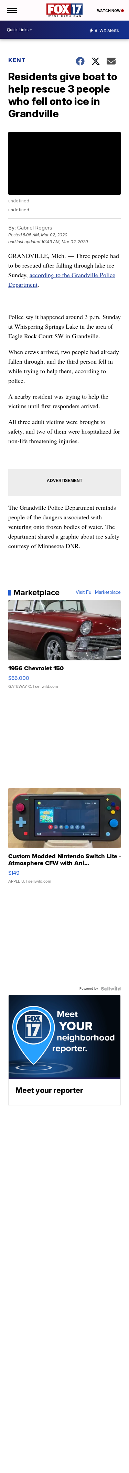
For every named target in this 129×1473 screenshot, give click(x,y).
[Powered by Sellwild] (111, 988)
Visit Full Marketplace (98, 592)
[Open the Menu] (11, 10)
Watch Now (109, 11)
